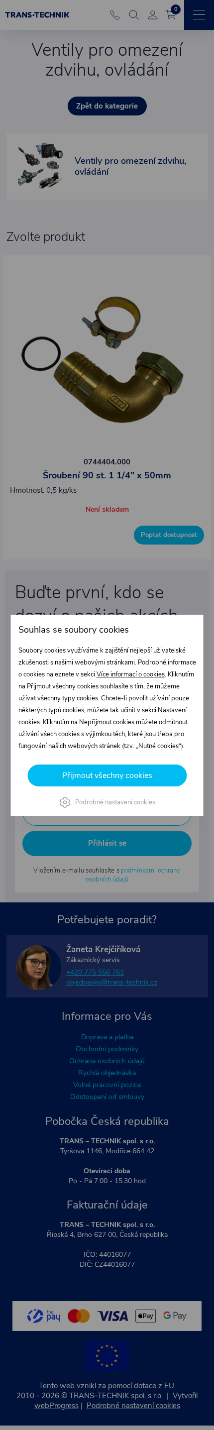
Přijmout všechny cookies (107, 775)
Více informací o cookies (131, 674)
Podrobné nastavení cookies (115, 802)
